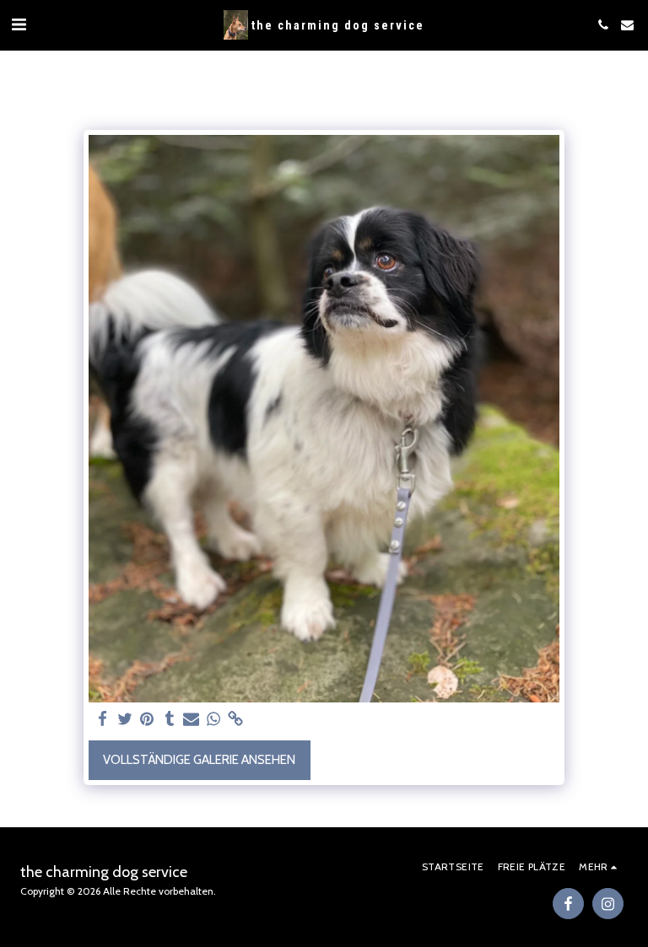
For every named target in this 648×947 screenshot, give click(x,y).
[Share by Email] (191, 719)
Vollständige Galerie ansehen (199, 759)
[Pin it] (147, 719)
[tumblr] (169, 719)
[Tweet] (125, 719)
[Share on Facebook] (102, 719)
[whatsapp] (214, 719)
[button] (18, 24)
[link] (236, 719)
